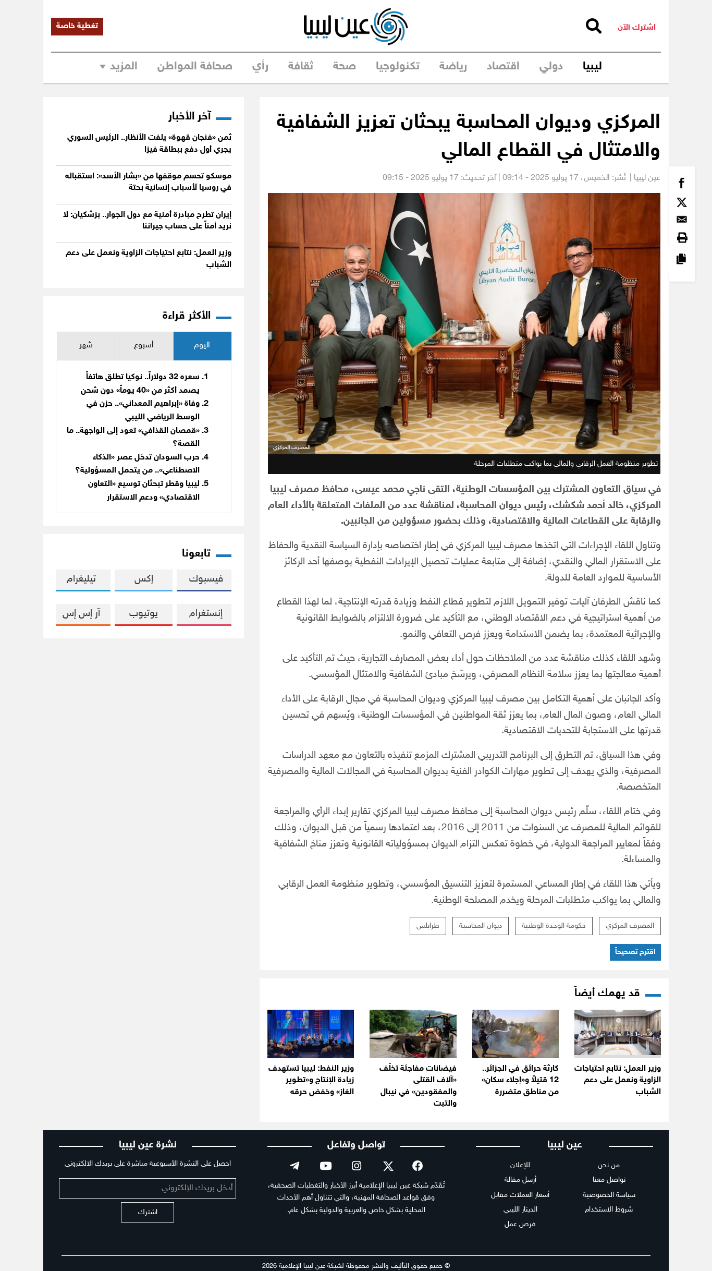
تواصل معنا (609, 1180)
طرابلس (427, 926)
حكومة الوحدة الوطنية (554, 926)
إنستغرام (206, 614)
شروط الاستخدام (609, 1209)
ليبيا (592, 66)
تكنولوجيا (398, 66)
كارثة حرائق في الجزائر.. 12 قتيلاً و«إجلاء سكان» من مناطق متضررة (520, 1080)
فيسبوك (206, 579)
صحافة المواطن (194, 66)
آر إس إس (81, 614)
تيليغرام (81, 579)
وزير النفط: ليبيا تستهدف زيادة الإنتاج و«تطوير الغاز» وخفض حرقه (311, 1080)
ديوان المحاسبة (480, 926)
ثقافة (300, 66)
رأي (260, 66)
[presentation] (202, 346)
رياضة (453, 66)
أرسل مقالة (520, 1180)
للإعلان (520, 1165)
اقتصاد (503, 66)
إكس (143, 579)
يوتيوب (143, 614)
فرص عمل (520, 1224)
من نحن (609, 1165)
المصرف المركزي (630, 926)
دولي (551, 66)
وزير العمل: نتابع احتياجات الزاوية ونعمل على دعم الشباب (617, 1080)
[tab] (202, 346)
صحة (344, 66)
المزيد (124, 66)
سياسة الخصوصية (609, 1195)
